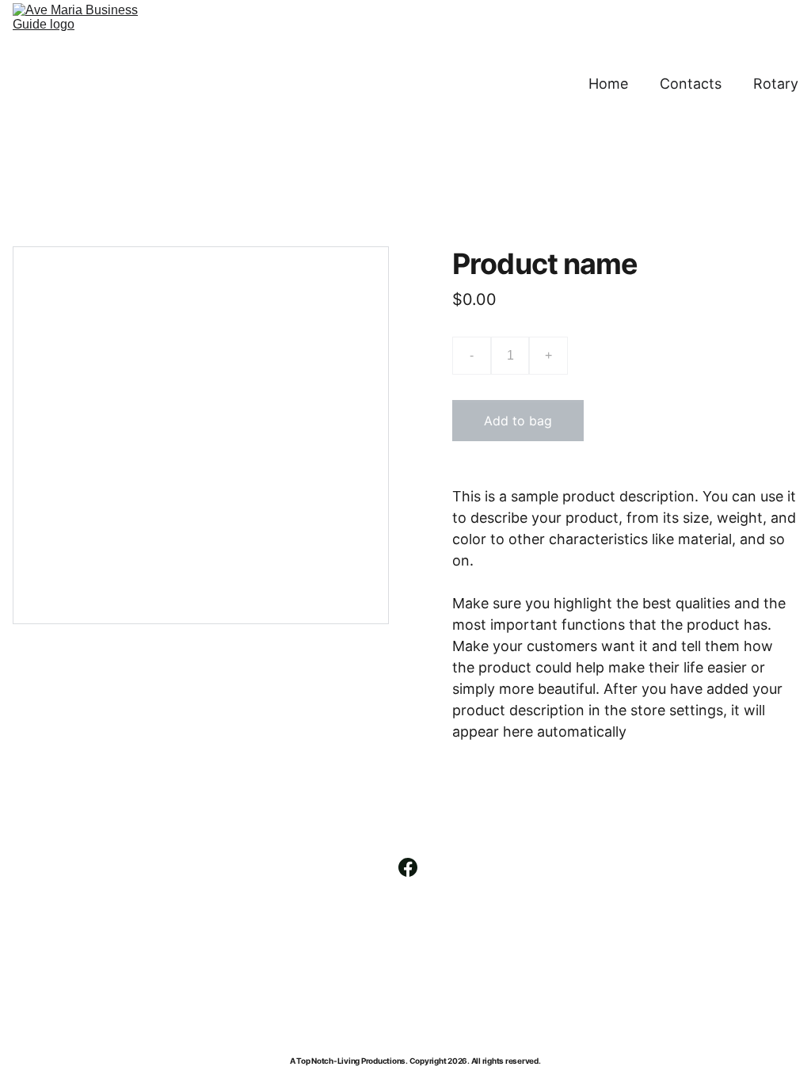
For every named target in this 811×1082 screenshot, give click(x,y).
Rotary (775, 83)
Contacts (691, 83)
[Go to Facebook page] (407, 867)
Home (608, 83)
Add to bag (518, 421)
